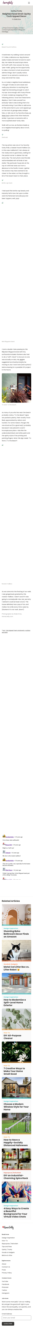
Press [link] (4, 1270)
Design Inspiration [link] (8, 1238)
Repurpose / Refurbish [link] (10, 1244)
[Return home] (8, 3)
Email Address (7, 1314)
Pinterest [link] (5, 1287)
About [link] (4, 1264)
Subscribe (8, 1324)
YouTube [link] (5, 1281)
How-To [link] (5, 1241)
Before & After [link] (7, 1255)
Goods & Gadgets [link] (8, 1252)
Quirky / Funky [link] (7, 1249)
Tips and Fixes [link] (7, 1247)
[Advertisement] (16, 709)
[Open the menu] (29, 3)
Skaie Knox (17, 19)
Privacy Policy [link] (7, 1273)
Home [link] (8, 1227)
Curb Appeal (9, 630)
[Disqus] (16, 809)
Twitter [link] (4, 1290)
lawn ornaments (19, 630)
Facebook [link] (5, 1284)
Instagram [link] (5, 1293)
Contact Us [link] (6, 1267)
